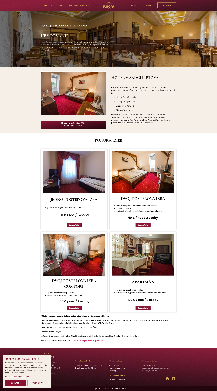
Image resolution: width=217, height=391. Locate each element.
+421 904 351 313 (149, 365)
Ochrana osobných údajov (17, 376)
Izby (60, 5)
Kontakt (149, 5)
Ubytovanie (48, 5)
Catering (133, 5)
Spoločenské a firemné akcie (79, 5)
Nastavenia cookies (116, 379)
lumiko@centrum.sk (150, 370)
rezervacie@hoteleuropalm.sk (88, 340)
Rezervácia (167, 5)
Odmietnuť (38, 383)
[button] (43, 95)
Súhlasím (16, 383)
